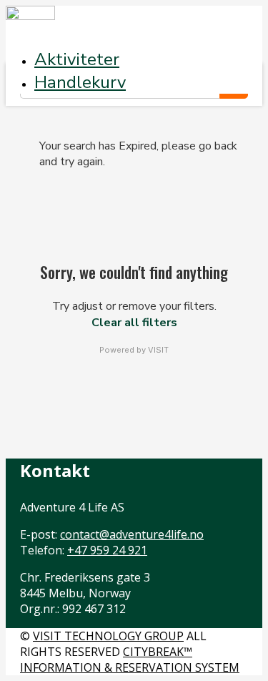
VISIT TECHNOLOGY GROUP (108, 636)
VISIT (158, 350)
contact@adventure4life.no (132, 534)
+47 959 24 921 (107, 550)
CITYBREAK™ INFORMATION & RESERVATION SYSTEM (129, 659)
